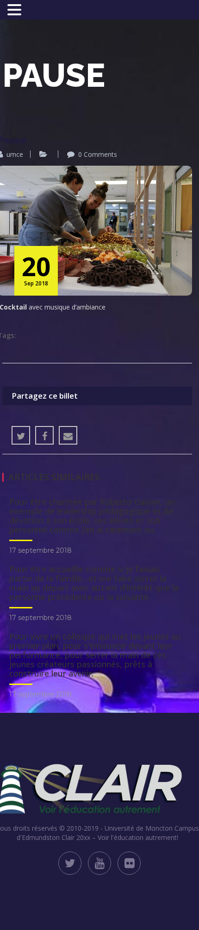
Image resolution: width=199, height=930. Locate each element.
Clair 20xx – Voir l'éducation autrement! (120, 837)
